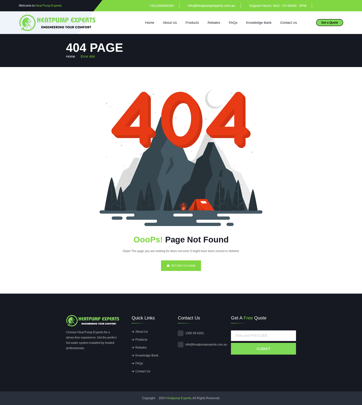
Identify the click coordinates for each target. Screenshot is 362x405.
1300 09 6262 (194, 333)
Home (149, 23)
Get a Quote (329, 22)
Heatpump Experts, (179, 398)
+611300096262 (161, 6)
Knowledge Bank (259, 23)
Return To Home (183, 265)
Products (192, 23)
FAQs (233, 23)
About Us (170, 23)
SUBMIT (263, 349)
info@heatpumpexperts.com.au (211, 6)
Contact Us (288, 23)
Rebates (214, 23)
